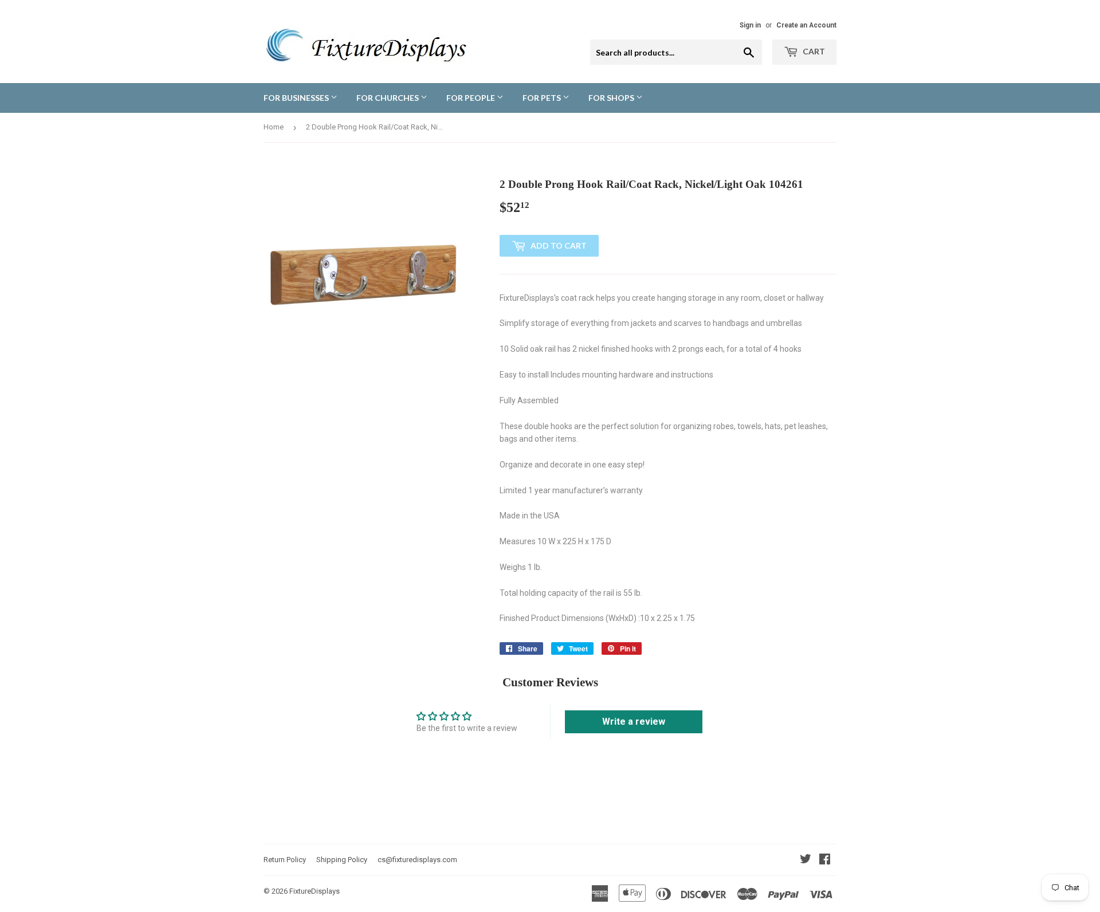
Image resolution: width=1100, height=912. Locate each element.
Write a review (633, 721)
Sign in (750, 25)
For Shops (612, 98)
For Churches (388, 98)
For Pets (542, 98)
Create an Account (806, 25)
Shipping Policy (341, 859)
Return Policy (285, 859)
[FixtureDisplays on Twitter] (805, 860)
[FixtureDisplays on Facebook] (825, 860)
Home (274, 127)
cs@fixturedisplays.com (417, 859)
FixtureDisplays (314, 891)
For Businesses (297, 98)
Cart (813, 51)
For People (471, 98)
